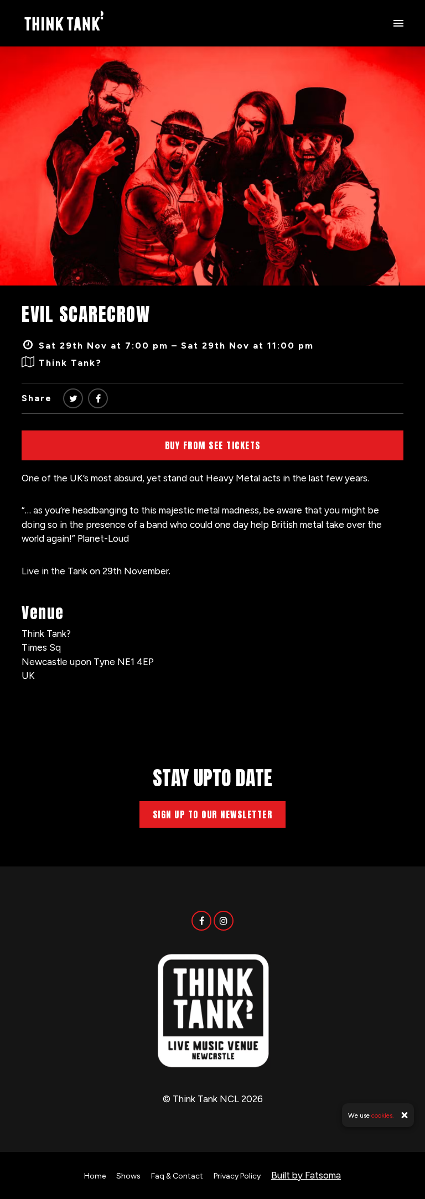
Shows (128, 1176)
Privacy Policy (237, 1176)
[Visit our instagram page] (224, 920)
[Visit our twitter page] (73, 398)
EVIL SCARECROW (86, 314)
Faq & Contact (177, 1176)
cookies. (382, 1115)
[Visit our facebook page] (98, 398)
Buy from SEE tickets (213, 445)
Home (95, 1176)
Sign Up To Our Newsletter (213, 814)
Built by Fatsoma (306, 1175)
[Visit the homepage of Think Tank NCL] (64, 23)
